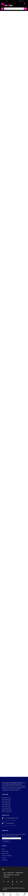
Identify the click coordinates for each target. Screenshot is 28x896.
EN (6, 1)
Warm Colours (5, 811)
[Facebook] (4, 708)
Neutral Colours (5, 810)
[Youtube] (15, 708)
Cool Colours (5, 808)
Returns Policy (5, 853)
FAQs (3, 849)
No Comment (14, 820)
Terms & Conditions (6, 855)
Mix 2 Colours (5, 799)
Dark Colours (5, 804)
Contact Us (4, 860)
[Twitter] (9, 708)
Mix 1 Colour (4, 797)
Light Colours (5, 806)
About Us (4, 858)
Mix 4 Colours (5, 803)
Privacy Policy (5, 851)
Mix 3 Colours (5, 801)
